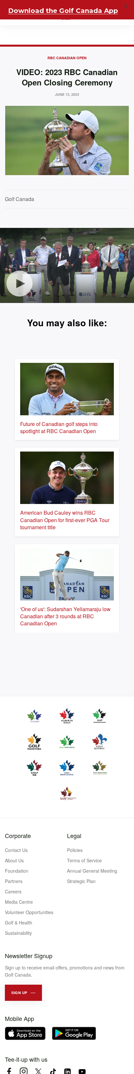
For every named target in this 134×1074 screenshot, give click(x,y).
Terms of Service (84, 860)
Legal (74, 835)
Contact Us (16, 850)
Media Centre (19, 902)
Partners (13, 881)
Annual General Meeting (92, 870)
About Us (14, 860)
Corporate (18, 835)
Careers (13, 891)
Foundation (16, 870)
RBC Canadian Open (67, 57)
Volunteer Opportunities (29, 912)
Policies (75, 850)
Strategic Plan (81, 881)
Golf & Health (18, 922)
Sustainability (18, 933)
